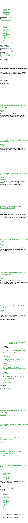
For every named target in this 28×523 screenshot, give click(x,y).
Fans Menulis (6, 12)
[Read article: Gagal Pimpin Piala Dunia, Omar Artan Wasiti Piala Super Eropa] (14, 261)
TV (3, 40)
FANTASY (5, 38)
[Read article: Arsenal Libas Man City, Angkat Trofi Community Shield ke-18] (14, 195)
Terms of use (6, 13)
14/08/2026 (3, 245)
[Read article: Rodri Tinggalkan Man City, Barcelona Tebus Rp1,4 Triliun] (14, 94)
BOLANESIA (6, 29)
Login (4, 509)
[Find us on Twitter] (0, 18)
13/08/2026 (3, 311)
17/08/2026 (3, 179)
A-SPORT (5, 33)
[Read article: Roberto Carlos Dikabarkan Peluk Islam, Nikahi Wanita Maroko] (14, 129)
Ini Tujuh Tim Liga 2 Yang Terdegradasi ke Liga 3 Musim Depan (14, 342)
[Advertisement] (11, 3)
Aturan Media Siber (7, 14)
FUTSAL (5, 36)
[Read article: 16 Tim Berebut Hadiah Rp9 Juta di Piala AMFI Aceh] (14, 228)
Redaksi (5, 10)
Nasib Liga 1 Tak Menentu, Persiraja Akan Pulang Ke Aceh (14, 351)
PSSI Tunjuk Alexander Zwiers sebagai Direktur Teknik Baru (14, 377)
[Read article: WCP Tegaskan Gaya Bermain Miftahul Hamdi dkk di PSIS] (14, 294)
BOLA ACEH (6, 27)
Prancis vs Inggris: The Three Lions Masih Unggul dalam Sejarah (13, 360)
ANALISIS (5, 32)
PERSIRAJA (6, 37)
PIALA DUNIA (6, 30)
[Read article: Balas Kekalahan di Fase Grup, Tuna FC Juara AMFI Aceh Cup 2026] (14, 162)
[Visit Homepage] (5, 20)
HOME (4, 26)
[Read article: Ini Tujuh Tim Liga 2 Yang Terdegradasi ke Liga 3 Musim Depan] (15, 331)
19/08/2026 (3, 111)
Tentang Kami (6, 9)
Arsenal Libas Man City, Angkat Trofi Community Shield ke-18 (11, 207)
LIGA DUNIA (6, 34)
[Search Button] (12, 51)
